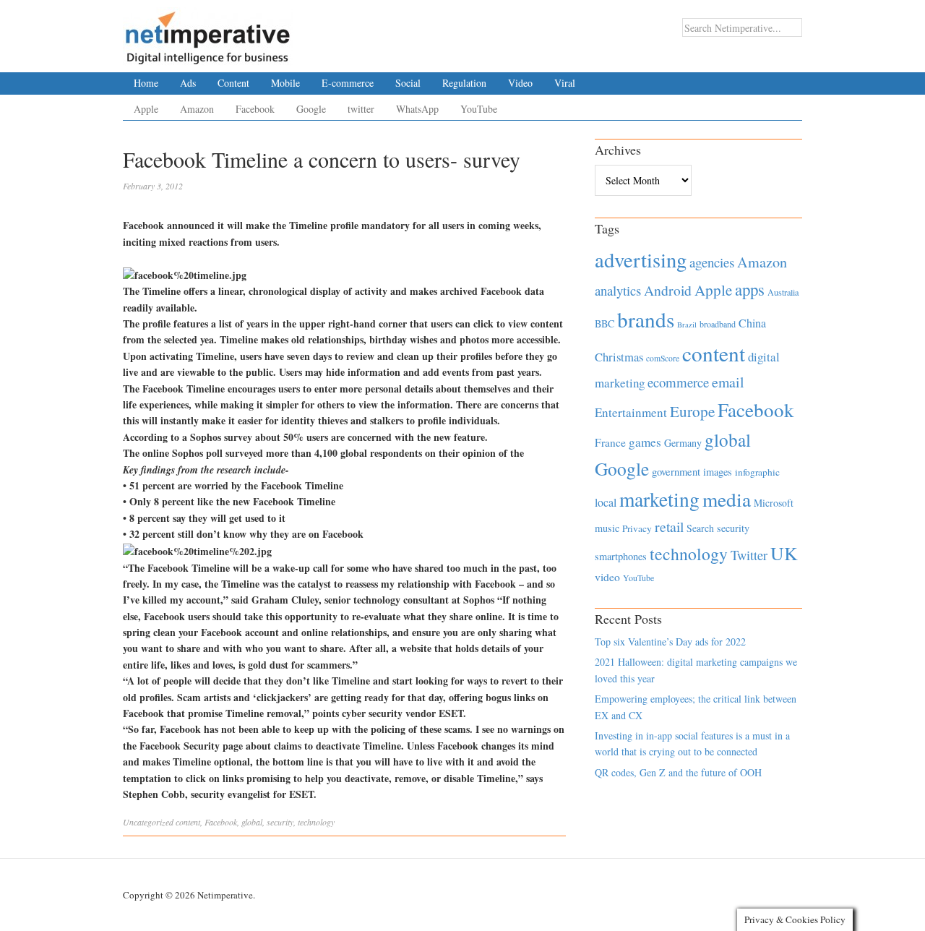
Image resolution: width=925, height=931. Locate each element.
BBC (604, 323)
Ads (188, 83)
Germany (683, 443)
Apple (146, 109)
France (610, 442)
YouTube (478, 109)
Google (311, 109)
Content (233, 83)
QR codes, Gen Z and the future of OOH (678, 772)
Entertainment (631, 412)
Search (700, 528)
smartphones (621, 556)
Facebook (255, 109)
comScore (662, 358)
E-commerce (348, 83)
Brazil (687, 324)
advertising (641, 259)
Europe (692, 411)
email (728, 382)
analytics (618, 290)
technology (316, 822)
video (607, 577)
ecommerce (678, 382)
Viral (564, 83)
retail (669, 526)
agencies (711, 262)
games (645, 442)
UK (784, 553)
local (605, 502)
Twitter (749, 555)
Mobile (285, 83)
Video (520, 83)
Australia (783, 292)
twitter (361, 109)
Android (668, 290)
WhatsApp (417, 109)
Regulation (464, 83)
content (188, 822)
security (280, 822)
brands (645, 319)
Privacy (637, 528)
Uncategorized (148, 822)
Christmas (619, 356)
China (752, 322)
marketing (659, 499)
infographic (757, 472)
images (717, 472)
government (676, 472)
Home (146, 83)
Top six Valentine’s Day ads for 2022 (670, 641)
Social (408, 83)
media (726, 499)
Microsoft (773, 503)
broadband (718, 324)
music (607, 528)
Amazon (197, 109)
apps (750, 289)
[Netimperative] (208, 32)
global (251, 822)
